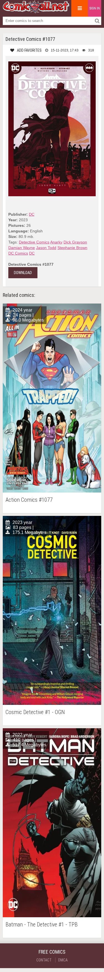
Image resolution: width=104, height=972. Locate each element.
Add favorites (29, 50)
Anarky (56, 242)
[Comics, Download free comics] (36, 11)
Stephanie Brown (72, 247)
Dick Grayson (75, 242)
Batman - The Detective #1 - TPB (42, 924)
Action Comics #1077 (29, 500)
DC (31, 214)
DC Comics (18, 253)
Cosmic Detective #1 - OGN (35, 712)
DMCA (63, 960)
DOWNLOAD (23, 272)
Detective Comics (34, 242)
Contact (44, 960)
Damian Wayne (21, 247)
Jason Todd (46, 247)
